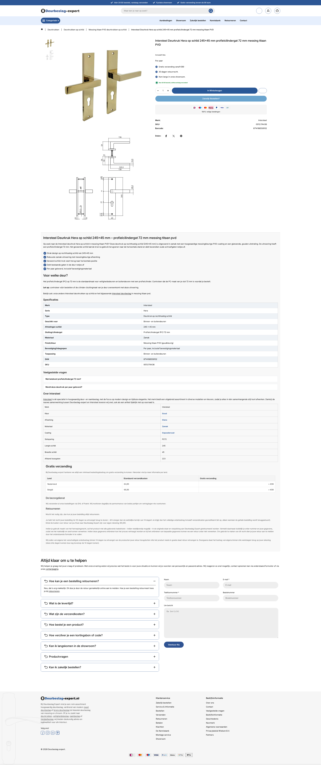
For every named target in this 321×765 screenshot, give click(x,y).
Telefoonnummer (171, 592)
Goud (164, 413)
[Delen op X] (174, 136)
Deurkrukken (53, 29)
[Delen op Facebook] (166, 136)
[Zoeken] (211, 11)
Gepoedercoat (168, 433)
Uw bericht (168, 605)
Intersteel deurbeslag (121, 293)
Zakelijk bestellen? (211, 98)
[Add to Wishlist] (263, 90)
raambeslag (75, 716)
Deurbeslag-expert (56, 749)
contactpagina (52, 569)
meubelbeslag (47, 719)
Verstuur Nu (174, 644)
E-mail (226, 579)
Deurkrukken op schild (74, 29)
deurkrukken (46, 716)
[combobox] (168, 11)
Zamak (165, 426)
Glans (164, 420)
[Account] (268, 11)
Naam (166, 579)
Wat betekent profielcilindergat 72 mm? (63, 379)
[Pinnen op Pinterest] (181, 136)
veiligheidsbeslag (61, 716)
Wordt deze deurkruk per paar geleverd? (63, 387)
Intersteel (47, 399)
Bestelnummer (229, 592)
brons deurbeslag (61, 710)
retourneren (54, 591)
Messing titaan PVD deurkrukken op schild (108, 29)
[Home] (42, 29)
